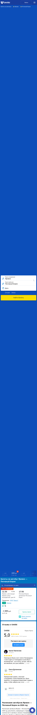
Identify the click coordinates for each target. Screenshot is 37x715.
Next (35, 573)
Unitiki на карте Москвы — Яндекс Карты (18, 698)
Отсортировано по (10, 585)
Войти (26, 2)
